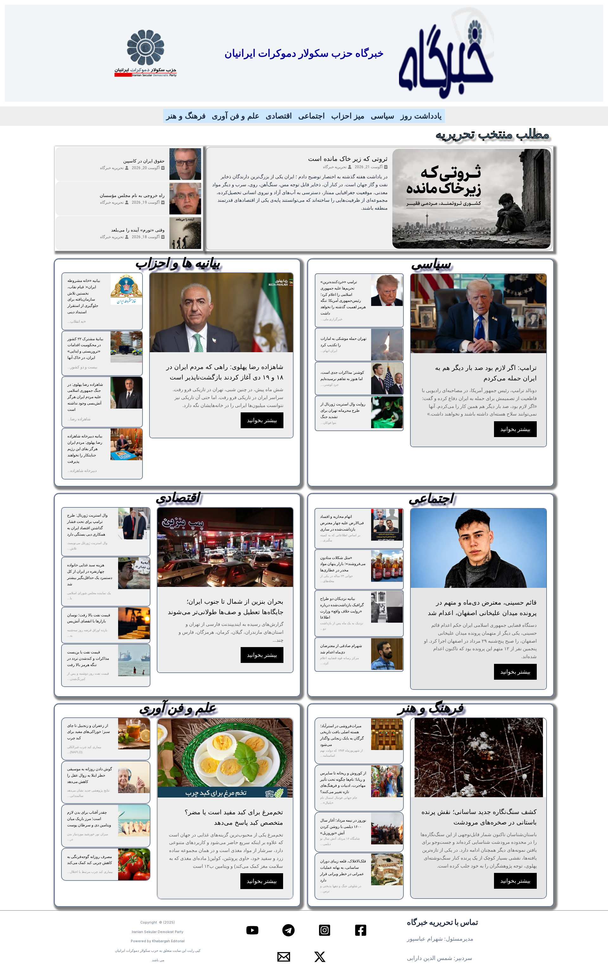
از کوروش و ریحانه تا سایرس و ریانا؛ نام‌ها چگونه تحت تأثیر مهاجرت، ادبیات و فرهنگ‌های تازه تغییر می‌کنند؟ (343, 782)
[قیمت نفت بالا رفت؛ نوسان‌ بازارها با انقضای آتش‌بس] (134, 623)
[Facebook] (360, 930)
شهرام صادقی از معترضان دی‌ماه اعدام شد (341, 649)
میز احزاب (347, 115)
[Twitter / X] (320, 957)
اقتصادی (279, 115)
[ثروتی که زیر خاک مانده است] (471, 199)
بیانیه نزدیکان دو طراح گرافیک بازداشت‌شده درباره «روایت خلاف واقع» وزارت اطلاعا (342, 608)
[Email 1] (283, 957)
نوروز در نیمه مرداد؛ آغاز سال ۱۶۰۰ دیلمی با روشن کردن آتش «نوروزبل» (343, 826)
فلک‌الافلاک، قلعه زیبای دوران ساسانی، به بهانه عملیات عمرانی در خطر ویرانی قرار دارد (343, 870)
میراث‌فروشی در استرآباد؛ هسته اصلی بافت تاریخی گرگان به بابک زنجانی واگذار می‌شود (342, 735)
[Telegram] (288, 930)
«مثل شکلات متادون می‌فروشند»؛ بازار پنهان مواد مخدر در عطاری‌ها (342, 564)
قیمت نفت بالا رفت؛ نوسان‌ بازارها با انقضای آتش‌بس (88, 618)
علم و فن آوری (235, 115)
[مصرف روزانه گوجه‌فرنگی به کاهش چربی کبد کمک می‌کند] (134, 864)
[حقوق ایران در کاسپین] (185, 164)
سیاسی (382, 115)
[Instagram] (324, 930)
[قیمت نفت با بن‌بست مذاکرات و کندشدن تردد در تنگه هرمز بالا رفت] (134, 660)
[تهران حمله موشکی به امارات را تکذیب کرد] (387, 344)
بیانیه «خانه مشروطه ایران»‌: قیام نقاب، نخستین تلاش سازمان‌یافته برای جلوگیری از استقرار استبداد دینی (83, 296)
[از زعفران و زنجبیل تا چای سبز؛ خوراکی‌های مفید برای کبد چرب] (134, 734)
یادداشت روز (421, 115)
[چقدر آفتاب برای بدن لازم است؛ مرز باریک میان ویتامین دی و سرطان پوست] (134, 820)
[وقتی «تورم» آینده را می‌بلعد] (185, 233)
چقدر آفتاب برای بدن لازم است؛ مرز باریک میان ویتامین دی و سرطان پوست (89, 818)
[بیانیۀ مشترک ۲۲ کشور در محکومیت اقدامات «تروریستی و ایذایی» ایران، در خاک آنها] (126, 347)
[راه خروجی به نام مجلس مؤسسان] (185, 198)
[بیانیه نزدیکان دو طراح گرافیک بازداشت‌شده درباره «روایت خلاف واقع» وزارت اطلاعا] (387, 607)
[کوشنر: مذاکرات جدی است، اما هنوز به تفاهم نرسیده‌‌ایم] (387, 378)
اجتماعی (311, 115)
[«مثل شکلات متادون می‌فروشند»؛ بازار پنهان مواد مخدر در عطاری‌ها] (387, 566)
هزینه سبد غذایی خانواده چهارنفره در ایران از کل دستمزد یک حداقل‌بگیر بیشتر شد (89, 574)
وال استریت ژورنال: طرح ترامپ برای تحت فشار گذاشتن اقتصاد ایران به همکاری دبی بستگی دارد (87, 524)
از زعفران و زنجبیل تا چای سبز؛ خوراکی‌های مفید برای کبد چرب (88, 732)
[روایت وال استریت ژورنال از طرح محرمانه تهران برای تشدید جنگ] (387, 412)
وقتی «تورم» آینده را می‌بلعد (138, 229)
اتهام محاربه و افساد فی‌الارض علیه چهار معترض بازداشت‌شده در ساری (342, 522)
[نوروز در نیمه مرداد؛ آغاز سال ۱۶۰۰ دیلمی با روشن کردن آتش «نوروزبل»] (387, 828)
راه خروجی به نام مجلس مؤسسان (132, 195)
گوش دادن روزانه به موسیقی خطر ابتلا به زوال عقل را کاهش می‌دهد (89, 775)
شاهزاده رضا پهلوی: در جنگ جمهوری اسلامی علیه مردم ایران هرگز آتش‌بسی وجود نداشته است (85, 397)
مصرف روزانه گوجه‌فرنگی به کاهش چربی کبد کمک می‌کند (89, 860)
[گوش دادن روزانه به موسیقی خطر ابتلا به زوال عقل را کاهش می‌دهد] (134, 777)
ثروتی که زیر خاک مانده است (348, 158)
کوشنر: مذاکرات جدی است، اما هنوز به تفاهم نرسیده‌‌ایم (342, 375)
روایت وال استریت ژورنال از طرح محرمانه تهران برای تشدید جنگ (342, 410)
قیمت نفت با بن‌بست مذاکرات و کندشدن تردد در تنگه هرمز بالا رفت (88, 658)
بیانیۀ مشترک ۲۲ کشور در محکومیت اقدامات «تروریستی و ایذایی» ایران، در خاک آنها (85, 348)
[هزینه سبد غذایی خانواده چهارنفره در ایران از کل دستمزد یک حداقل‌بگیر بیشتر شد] (134, 573)
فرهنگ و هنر (186, 115)
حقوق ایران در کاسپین (144, 160)
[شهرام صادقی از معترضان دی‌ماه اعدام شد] (387, 654)
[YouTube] (252, 930)
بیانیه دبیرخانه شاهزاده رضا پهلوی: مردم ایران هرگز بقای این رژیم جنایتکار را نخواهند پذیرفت (84, 448)
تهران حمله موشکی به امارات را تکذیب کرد (343, 341)
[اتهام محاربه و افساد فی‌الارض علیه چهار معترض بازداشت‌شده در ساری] (387, 525)
